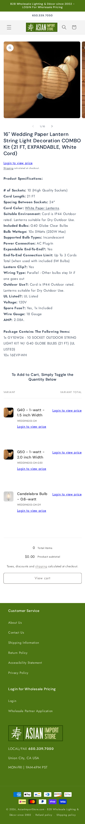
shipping (41, 566)
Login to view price (18, 163)
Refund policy (43, 815)
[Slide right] (52, 126)
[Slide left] (33, 126)
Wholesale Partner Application (30, 711)
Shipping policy (66, 815)
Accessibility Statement (25, 662)
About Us (15, 622)
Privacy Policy (18, 673)
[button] (9, 27)
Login (12, 701)
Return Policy (18, 653)
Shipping (8, 168)
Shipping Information (23, 642)
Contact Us (16, 632)
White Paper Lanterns (42, 207)
